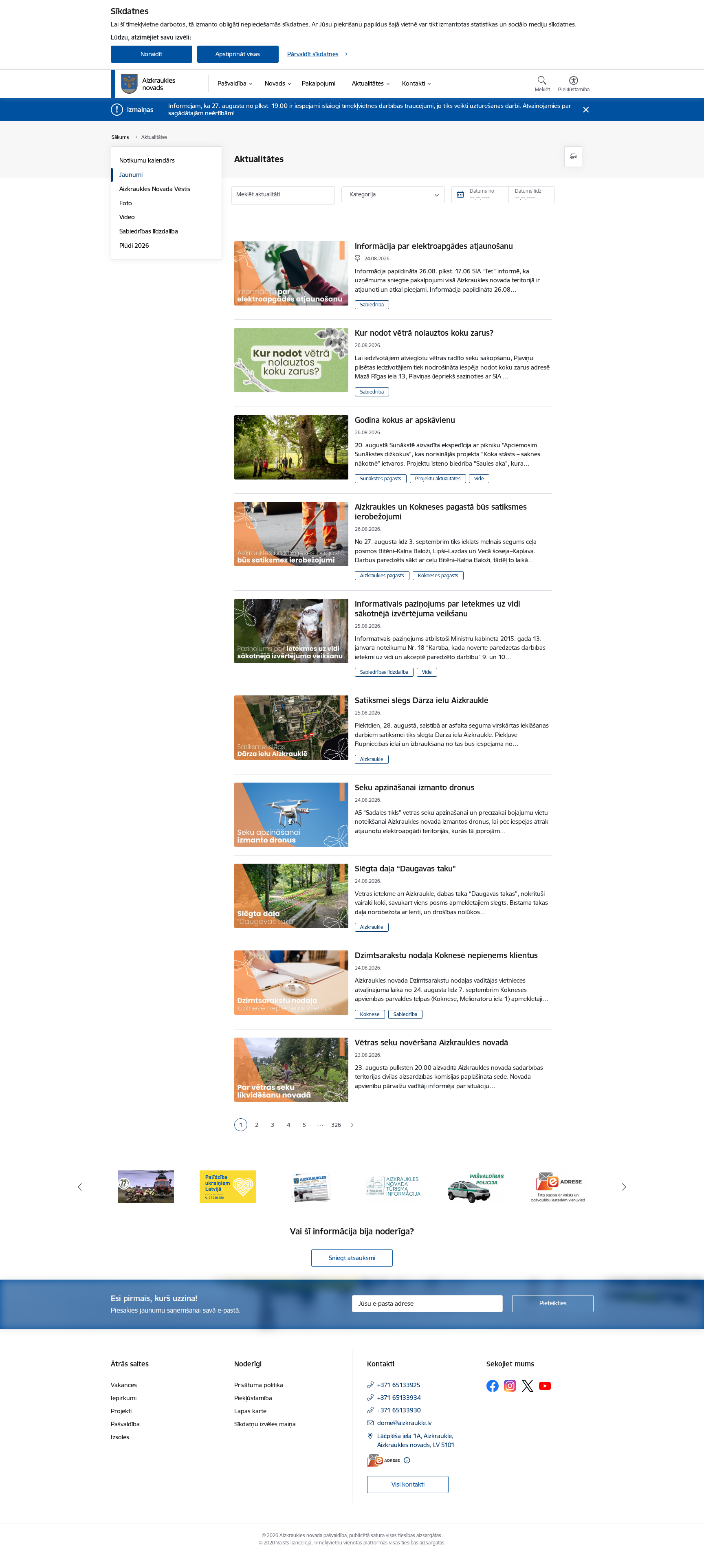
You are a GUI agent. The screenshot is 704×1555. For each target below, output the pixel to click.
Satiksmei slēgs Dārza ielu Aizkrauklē (421, 700)
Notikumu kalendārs (147, 160)
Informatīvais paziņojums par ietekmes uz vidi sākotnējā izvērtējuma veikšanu (437, 608)
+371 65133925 (398, 1385)
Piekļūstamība (253, 1398)
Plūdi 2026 (134, 245)
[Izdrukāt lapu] (573, 157)
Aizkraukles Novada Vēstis (154, 189)
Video (127, 217)
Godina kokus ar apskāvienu (405, 420)
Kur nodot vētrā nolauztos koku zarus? (424, 333)
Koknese (370, 1014)
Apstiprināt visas (238, 54)
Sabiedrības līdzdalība (148, 231)
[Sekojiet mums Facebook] (492, 1386)
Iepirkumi (123, 1398)
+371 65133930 (399, 1410)
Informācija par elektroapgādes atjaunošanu (434, 246)
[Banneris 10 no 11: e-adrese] (558, 1186)
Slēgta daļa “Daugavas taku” (405, 868)
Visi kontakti (408, 1484)
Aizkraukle (371, 759)
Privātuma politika (258, 1385)
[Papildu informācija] (407, 1460)
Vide (479, 478)
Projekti (121, 1411)
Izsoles (120, 1437)
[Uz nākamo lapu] (352, 1125)
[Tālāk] (624, 1186)
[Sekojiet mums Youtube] (545, 1385)
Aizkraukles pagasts (382, 575)
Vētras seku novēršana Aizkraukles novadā (431, 1042)
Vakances (124, 1385)
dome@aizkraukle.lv (404, 1423)
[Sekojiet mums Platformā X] (527, 1386)
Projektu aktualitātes (438, 478)
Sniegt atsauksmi (352, 1258)
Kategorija (363, 194)
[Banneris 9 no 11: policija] (476, 1186)
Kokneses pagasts (438, 575)
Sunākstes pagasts (380, 478)
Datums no (482, 191)
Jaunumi (131, 174)
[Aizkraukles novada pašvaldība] (148, 84)
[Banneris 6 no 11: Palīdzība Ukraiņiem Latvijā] (228, 1186)
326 (336, 1124)
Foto (125, 203)
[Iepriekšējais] (80, 1186)
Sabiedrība (372, 304)
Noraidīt (151, 54)
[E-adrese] (383, 1460)
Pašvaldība (125, 1424)
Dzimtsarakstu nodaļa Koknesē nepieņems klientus (446, 955)
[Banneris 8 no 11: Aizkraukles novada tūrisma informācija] (393, 1186)
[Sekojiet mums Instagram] (510, 1386)
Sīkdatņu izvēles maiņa (265, 1424)
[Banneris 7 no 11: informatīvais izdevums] (311, 1186)
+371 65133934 (399, 1397)
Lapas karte (250, 1411)
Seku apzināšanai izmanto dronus (414, 787)
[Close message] (585, 109)
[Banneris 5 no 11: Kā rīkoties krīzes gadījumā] (146, 1186)
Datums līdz (528, 191)
